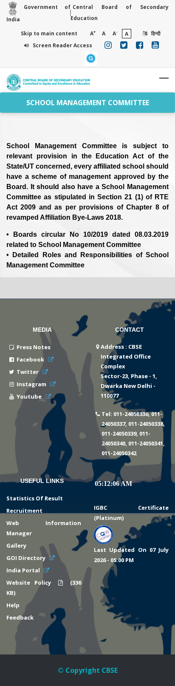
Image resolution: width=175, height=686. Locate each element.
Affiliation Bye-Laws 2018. (81, 217)
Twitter (28, 372)
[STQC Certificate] (103, 533)
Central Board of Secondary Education (120, 12)
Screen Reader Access (61, 45)
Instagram (32, 384)
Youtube (30, 396)
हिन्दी (155, 33)
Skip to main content (49, 33)
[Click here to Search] (91, 59)
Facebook (31, 359)
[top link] (156, 671)
